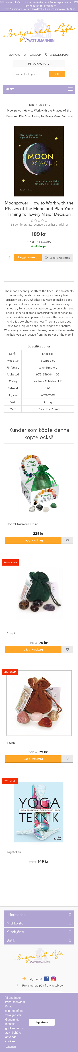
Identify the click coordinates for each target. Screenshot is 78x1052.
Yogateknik (14, 852)
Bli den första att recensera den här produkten (40, 224)
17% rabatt (10, 781)
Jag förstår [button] (42, 1022)
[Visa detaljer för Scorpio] (39, 593)
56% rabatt (10, 562)
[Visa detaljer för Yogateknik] (39, 812)
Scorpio (11, 633)
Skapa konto (17, 54)
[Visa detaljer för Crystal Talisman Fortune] (39, 484)
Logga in (36, 54)
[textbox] (31, 74)
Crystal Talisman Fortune (22, 524)
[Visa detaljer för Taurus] (39, 703)
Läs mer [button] (11, 1046)
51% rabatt (10, 671)
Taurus (11, 742)
